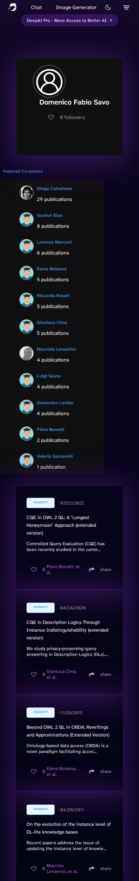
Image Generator (76, 7)
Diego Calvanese (54, 188)
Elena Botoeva (52, 269)
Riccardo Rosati (53, 295)
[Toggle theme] (108, 7)
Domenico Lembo (55, 402)
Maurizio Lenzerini (56, 349)
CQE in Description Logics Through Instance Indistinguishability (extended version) (67, 630)
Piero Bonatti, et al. (63, 569)
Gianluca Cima (52, 322)
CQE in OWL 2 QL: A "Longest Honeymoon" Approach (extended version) (61, 525)
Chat (36, 7)
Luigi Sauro (48, 376)
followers (72, 117)
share (106, 569)
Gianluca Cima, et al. (62, 674)
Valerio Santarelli (55, 456)
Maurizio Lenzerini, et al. (62, 868)
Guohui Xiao (49, 215)
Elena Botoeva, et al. (62, 771)
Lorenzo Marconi (54, 242)
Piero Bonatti (50, 429)
